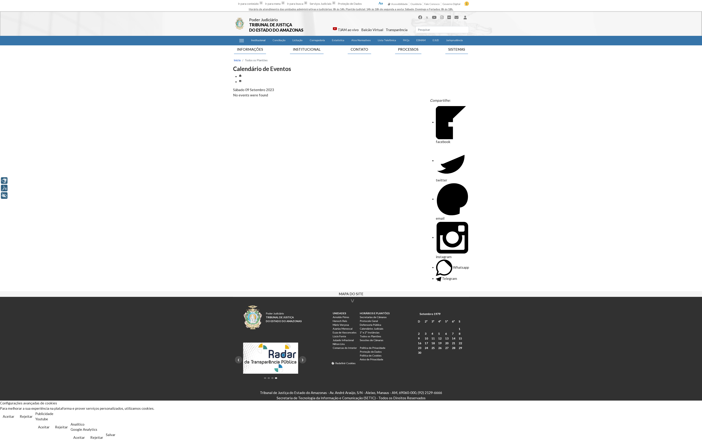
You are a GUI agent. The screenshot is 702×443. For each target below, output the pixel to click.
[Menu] (241, 40)
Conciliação (279, 40)
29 (460, 348)
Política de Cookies (371, 355)
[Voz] (4, 188)
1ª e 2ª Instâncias (370, 332)
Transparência (396, 30)
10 (426, 338)
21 (453, 343)
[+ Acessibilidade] (4, 195)
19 (439, 343)
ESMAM (421, 40)
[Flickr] (449, 17)
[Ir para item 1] (265, 378)
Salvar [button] (110, 435)
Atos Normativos (361, 40)
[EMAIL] (240, 82)
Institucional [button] (258, 40)
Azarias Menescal (342, 328)
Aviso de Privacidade (371, 359)
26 (439, 348)
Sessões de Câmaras (371, 340)
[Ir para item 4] (276, 378)
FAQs (406, 40)
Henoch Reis (340, 320)
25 (433, 348)
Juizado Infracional (343, 340)
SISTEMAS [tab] (456, 49)
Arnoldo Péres (341, 317)
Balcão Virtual (372, 30)
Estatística (338, 40)
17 (426, 343)
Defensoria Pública (370, 324)
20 (446, 343)
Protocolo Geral (369, 320)
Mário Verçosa (341, 324)
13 (446, 338)
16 (419, 343)
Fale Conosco (432, 3)
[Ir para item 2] (269, 378)
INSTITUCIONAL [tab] (307, 49)
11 (433, 338)
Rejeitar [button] (26, 416)
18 (433, 343)
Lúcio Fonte (339, 336)
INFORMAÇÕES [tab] (250, 49)
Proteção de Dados (350, 3)
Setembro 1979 (430, 314)
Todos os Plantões (370, 336)
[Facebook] (420, 17)
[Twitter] (427, 17)
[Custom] (456, 17)
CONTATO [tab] (359, 49)
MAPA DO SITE (351, 294)
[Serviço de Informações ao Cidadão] (467, 3)
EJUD (436, 40)
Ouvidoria (416, 3)
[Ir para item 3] (272, 378)
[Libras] (4, 180)
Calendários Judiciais (371, 328)
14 (453, 338)
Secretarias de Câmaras (373, 317)
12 (439, 338)
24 (426, 348)
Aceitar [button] (8, 416)
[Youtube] (434, 17)
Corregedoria (317, 40)
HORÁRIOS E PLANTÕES (375, 313)
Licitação (297, 40)
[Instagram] (442, 17)
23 (419, 348)
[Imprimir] (240, 76)
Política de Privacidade (372, 347)
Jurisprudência (454, 40)
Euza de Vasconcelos (344, 332)
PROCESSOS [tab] (408, 49)
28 (453, 348)
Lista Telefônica (387, 40)
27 (446, 348)
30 (419, 352)
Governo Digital (451, 3)
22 (460, 343)
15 (460, 338)
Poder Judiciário (263, 19)
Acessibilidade (399, 3)
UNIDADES (339, 313)
